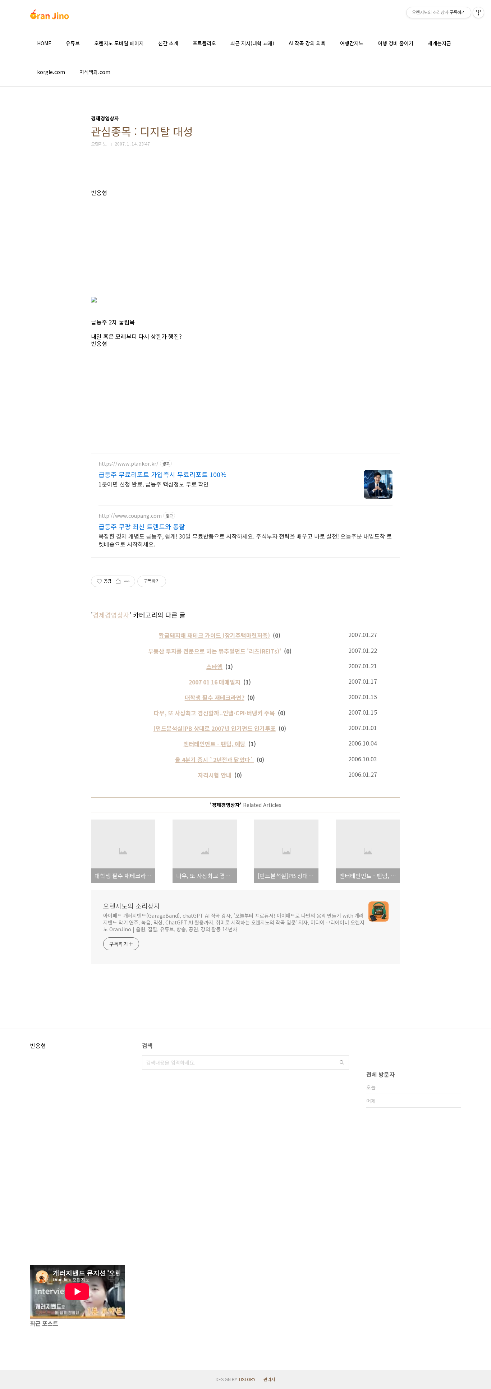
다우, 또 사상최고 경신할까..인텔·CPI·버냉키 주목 (214, 713)
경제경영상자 (111, 614)
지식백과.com (94, 71)
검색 (342, 1062)
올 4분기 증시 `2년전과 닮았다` (214, 759)
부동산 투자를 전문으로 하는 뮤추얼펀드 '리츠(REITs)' (214, 651)
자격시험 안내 (214, 775)
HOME (44, 43)
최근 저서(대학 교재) (252, 43)
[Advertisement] (245, 246)
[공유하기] (118, 581)
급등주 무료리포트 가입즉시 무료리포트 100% (162, 474)
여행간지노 (351, 43)
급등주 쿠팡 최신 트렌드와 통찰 (141, 526)
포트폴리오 (204, 43)
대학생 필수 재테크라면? (214, 697)
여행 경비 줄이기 (395, 43)
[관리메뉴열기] (478, 12)
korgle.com (51, 71)
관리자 (269, 1379)
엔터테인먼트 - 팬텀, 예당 (214, 743)
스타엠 (214, 666)
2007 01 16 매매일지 (214, 682)
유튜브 (73, 43)
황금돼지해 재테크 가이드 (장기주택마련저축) (214, 635)
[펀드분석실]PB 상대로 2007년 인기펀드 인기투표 (214, 728)
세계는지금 (439, 43)
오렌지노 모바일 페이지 (119, 43)
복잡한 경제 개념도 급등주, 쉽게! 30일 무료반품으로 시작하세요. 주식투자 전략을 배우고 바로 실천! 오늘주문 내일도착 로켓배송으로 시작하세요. (245, 540)
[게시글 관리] (127, 581)
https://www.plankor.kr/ (128, 464)
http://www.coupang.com (130, 516)
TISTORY (247, 1379)
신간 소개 (168, 43)
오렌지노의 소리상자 (131, 905)
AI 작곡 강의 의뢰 (307, 43)
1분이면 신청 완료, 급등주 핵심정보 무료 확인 (153, 484)
